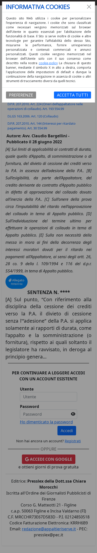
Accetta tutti (72, 95)
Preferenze (21, 95)
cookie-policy (48, 63)
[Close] (89, 7)
